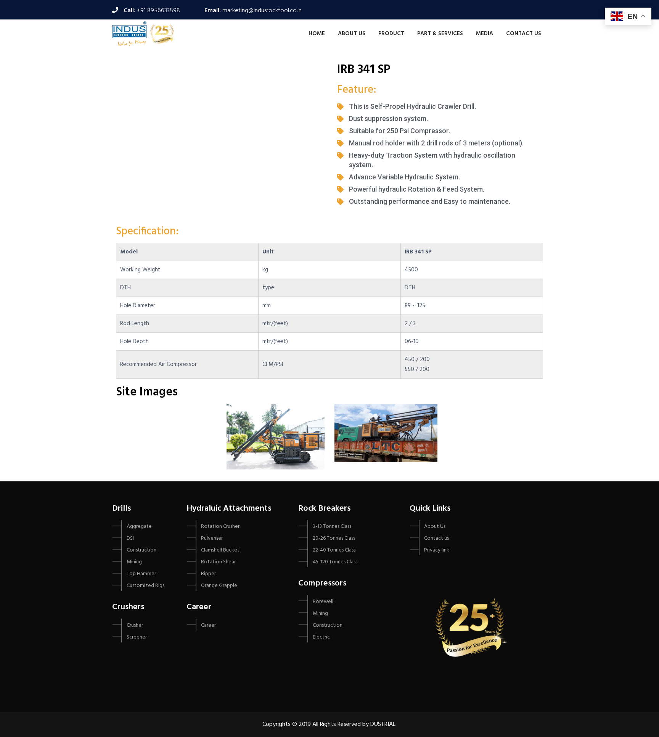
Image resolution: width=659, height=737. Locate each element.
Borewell (323, 601)
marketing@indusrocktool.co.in (262, 11)
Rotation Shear (218, 562)
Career (208, 625)
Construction (141, 550)
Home (317, 33)
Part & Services (440, 33)
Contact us (523, 33)
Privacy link (436, 550)
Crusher (135, 625)
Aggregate (139, 526)
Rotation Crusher (220, 526)
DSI (130, 538)
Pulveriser (212, 538)
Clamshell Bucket (220, 550)
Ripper (208, 573)
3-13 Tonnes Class (332, 526)
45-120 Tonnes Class (335, 562)
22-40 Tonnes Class (334, 550)
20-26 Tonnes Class (334, 538)
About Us (351, 33)
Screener (137, 637)
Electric (321, 637)
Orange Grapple (219, 585)
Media (484, 33)
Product (391, 33)
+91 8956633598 (158, 11)
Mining (134, 562)
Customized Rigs (145, 585)
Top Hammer (141, 573)
